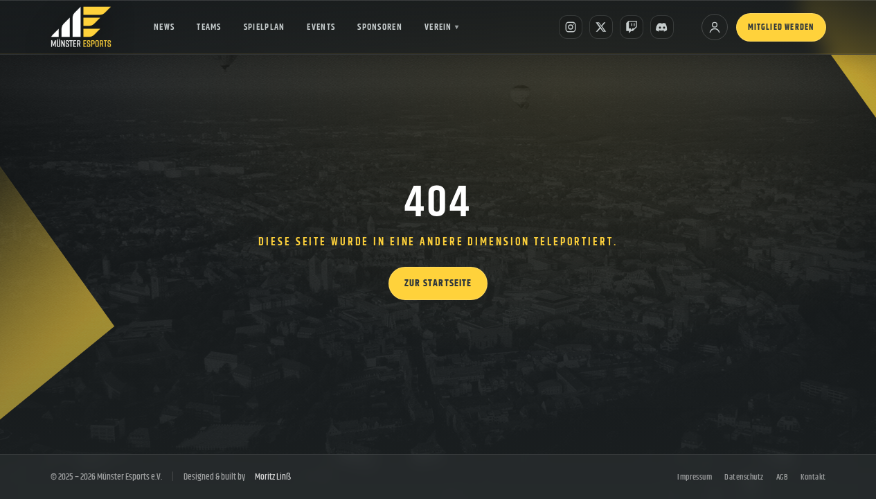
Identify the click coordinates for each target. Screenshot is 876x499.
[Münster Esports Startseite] (81, 27)
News (164, 27)
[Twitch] (631, 27)
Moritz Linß (273, 477)
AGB (782, 477)
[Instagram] (570, 27)
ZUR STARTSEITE (438, 283)
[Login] (714, 27)
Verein (441, 27)
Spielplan (264, 27)
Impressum (694, 477)
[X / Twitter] (601, 27)
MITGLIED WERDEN (781, 27)
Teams (209, 27)
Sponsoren (379, 27)
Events (321, 27)
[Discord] (662, 27)
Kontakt (813, 477)
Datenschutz (743, 477)
